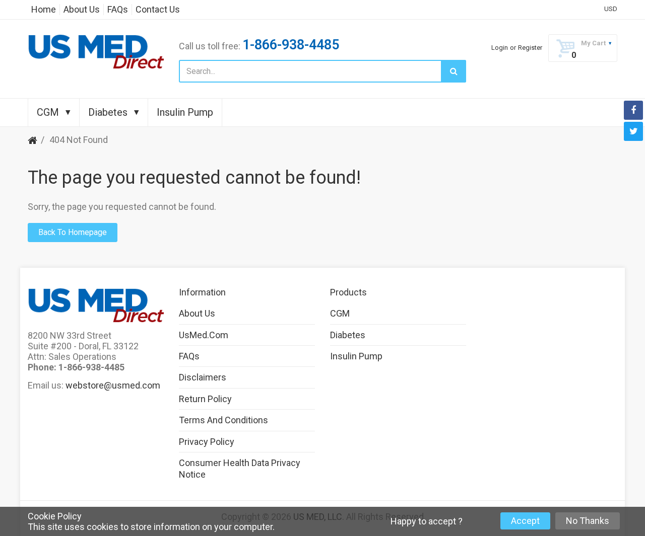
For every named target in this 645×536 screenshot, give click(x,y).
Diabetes (347, 335)
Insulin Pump (356, 356)
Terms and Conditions (223, 420)
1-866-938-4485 (290, 45)
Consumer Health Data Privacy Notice (239, 468)
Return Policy (205, 399)
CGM (340, 313)
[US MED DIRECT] (96, 51)
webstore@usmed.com (113, 385)
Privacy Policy (206, 441)
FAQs (189, 356)
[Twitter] (633, 131)
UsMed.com (203, 335)
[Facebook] (633, 110)
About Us (197, 313)
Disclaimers (202, 377)
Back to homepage (72, 232)
